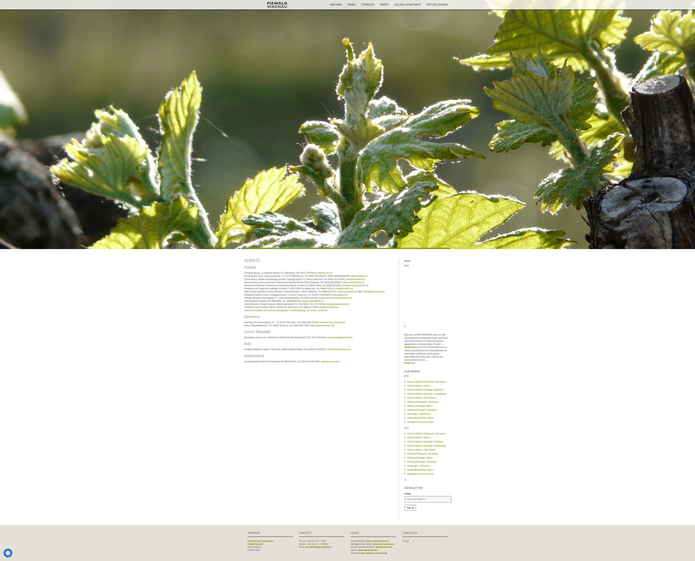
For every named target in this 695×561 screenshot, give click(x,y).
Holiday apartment (408, 4)
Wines (351, 4)
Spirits (384, 4)
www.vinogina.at (359, 275)
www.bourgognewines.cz (340, 337)
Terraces (367, 4)
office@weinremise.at (373, 291)
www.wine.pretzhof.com (339, 349)
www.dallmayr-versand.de (332, 322)
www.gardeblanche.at (337, 303)
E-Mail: (407, 493)
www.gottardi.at (340, 294)
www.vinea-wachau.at (377, 541)
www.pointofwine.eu (329, 306)
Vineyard (335, 4)
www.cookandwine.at (353, 282)
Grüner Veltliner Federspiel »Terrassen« (427, 381)
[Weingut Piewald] (270, 4)
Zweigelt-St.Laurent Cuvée (420, 421)
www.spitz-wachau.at (383, 544)
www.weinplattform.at (312, 300)
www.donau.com (384, 547)
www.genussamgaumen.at (355, 285)
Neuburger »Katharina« (419, 413)
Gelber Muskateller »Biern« (420, 417)
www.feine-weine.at (355, 279)
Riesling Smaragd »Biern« (420, 405)
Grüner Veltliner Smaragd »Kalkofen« (425, 389)
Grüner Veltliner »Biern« (419, 385)
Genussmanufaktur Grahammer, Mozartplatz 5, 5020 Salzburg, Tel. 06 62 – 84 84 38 (285, 310)
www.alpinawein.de (324, 325)
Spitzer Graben (437, 4)
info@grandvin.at (344, 288)
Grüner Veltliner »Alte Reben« (422, 397)
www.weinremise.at (347, 291)
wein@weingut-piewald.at (319, 547)
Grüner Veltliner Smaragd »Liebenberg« (427, 393)
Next (692, 127)
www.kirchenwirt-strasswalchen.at (335, 297)
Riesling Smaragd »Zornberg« (422, 409)
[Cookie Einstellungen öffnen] (8, 556)
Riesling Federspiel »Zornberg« (423, 401)
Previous (3, 127)
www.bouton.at (325, 272)
